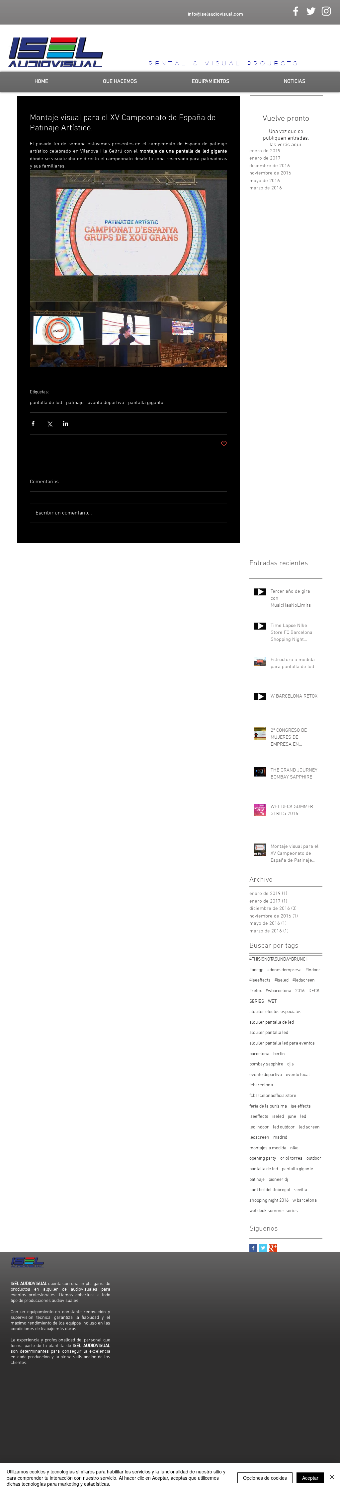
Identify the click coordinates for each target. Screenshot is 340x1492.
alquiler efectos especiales (275, 1012)
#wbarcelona (278, 991)
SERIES (256, 1001)
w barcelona (305, 1200)
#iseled (282, 980)
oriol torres (291, 1158)
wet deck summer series (273, 1211)
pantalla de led (46, 403)
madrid (280, 1137)
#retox (255, 991)
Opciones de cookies (265, 1477)
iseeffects (258, 1116)
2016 (299, 991)
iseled (278, 1116)
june (292, 1116)
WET (272, 1001)
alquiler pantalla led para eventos (282, 1043)
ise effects (301, 1106)
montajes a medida (267, 1148)
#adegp (256, 970)
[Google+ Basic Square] (273, 1248)
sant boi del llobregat (269, 1190)
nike (294, 1148)
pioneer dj (278, 1180)
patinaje (75, 403)
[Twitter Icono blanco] (311, 11)
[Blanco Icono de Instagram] (326, 11)
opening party (262, 1158)
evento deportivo (106, 403)
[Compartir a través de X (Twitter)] (49, 423)
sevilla (300, 1190)
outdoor (313, 1158)
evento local (298, 1075)
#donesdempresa (284, 970)
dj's (290, 1064)
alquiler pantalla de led (271, 1022)
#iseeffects (260, 980)
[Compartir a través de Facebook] (33, 423)
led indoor (259, 1127)
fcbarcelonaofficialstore (272, 1096)
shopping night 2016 (269, 1200)
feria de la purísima (268, 1106)
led (303, 1116)
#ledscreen (304, 980)
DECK (313, 991)
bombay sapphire (266, 1064)
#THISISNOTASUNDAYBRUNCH (278, 959)
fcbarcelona (261, 1085)
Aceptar (310, 1477)
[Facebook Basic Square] (253, 1248)
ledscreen (259, 1137)
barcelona (259, 1054)
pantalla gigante (145, 403)
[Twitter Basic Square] (263, 1248)
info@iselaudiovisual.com (215, 14)
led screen (309, 1127)
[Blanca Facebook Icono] (296, 11)
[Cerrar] (332, 1477)
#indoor (312, 970)
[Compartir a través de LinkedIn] (65, 423)
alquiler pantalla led (268, 1033)
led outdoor (284, 1127)
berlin (279, 1054)
